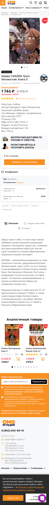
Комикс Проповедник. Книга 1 (11, 349)
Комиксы (34, 206)
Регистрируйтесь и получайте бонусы (23, 146)
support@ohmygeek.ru (15, 439)
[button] (21, 67)
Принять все (13, 498)
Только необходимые (36, 498)
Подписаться (39, 382)
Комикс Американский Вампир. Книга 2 (36, 349)
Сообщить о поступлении (24, 162)
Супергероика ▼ (16, 8)
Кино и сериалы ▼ (34, 8)
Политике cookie (25, 487)
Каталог (5, 206)
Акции (4, 8)
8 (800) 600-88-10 (12, 430)
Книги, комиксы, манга (20, 206)
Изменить (20, 182)
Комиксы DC (7, 209)
